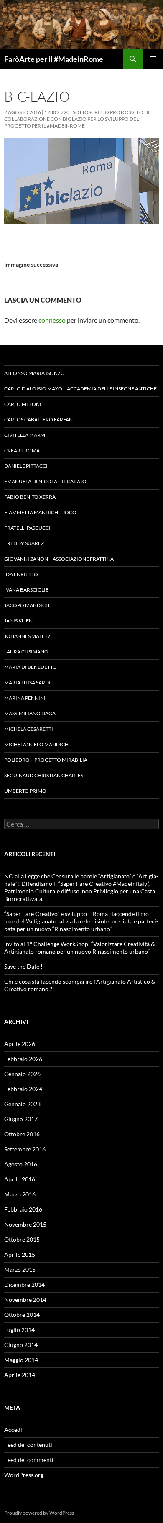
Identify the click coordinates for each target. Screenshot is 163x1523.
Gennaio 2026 (22, 1073)
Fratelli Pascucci (27, 528)
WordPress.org (23, 1474)
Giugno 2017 (21, 1118)
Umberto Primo (25, 791)
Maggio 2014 (21, 1359)
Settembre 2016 (25, 1149)
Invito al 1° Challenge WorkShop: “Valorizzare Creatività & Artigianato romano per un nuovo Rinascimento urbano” (79, 947)
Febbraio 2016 (23, 1209)
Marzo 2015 (20, 1269)
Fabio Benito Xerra (30, 497)
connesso (52, 320)
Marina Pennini (25, 698)
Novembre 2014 (25, 1299)
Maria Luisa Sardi (27, 682)
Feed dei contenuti (28, 1444)
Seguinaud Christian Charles (43, 775)
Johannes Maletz (27, 636)
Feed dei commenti (28, 1459)
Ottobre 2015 (22, 1239)
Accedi (13, 1429)
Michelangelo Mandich (36, 744)
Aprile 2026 (19, 1043)
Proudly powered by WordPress (39, 1513)
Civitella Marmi (25, 435)
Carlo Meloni (22, 404)
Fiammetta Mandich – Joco (40, 512)
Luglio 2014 (19, 1329)
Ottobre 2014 (22, 1314)
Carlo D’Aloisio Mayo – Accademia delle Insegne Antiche (80, 388)
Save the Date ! (23, 966)
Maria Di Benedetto (30, 667)
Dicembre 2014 (24, 1284)
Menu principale (153, 59)
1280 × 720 (56, 112)
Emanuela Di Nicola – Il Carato (45, 481)
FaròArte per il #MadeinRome (53, 59)
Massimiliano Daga (30, 713)
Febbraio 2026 (23, 1058)
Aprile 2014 (19, 1374)
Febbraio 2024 (23, 1088)
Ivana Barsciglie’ (27, 590)
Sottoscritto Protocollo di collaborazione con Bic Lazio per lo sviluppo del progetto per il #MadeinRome (77, 119)
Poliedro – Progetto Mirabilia (45, 760)
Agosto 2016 (20, 1164)
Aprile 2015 (19, 1254)
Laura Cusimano (26, 651)
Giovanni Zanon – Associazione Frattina (59, 559)
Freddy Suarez (24, 543)
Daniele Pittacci (26, 466)
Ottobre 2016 (22, 1134)
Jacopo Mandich (26, 605)
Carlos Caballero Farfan (38, 419)
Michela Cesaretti (28, 729)
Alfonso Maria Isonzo (34, 373)
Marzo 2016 (20, 1194)
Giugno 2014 (21, 1344)
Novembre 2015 (25, 1224)
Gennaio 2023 (22, 1103)
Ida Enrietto (21, 574)
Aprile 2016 (19, 1179)
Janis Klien (18, 620)
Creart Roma (22, 450)
